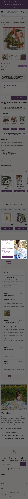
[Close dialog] (26, 240)
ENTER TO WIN (7, 256)
